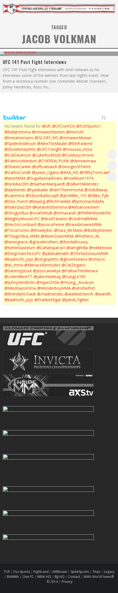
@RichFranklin (58, 201)
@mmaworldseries (48, 131)
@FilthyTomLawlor (96, 172)
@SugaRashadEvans (45, 178)
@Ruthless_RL (87, 236)
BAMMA (13, 576)
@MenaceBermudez (42, 265)
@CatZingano (73, 265)
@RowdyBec (41, 230)
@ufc (46, 126)
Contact (74, 576)
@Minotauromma (20, 288)
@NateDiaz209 (17, 207)
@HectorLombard (20, 224)
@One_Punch (16, 201)
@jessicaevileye (47, 270)
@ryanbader (37, 189)
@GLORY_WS (46, 137)
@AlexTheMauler (52, 143)
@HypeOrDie (47, 282)
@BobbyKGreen (98, 230)
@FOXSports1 (88, 126)
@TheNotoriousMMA (89, 253)
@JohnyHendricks (19, 282)
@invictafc (75, 131)
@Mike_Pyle (98, 195)
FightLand (41, 571)
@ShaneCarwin (17, 166)
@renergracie (16, 241)
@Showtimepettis (20, 149)
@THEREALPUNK (53, 160)
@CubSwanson (17, 155)
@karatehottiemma (49, 207)
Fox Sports (21, 571)
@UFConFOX (63, 126)
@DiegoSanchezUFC (22, 253)
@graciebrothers (43, 241)
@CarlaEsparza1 (50, 247)
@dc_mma (13, 265)
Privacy (66, 581)
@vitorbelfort (83, 288)
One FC (28, 576)
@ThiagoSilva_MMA (22, 236)
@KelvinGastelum (19, 247)
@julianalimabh (55, 253)
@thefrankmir (80, 143)
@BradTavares (54, 218)
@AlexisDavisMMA (57, 236)
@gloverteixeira (73, 259)
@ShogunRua (16, 212)
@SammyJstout (18, 270)
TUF (7, 571)
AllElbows (60, 571)
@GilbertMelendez (82, 184)
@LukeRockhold (46, 155)
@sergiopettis (46, 259)
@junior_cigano (45, 172)
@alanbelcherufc (79, 293)
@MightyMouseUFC (22, 218)
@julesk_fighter (75, 299)
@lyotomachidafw (88, 201)
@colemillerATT (18, 276)
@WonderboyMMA (54, 288)
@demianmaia (83, 160)
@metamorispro (18, 137)
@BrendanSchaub (20, 293)
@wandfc (103, 293)
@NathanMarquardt (47, 184)
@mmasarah (65, 212)
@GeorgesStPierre (74, 166)
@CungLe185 (74, 276)
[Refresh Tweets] (104, 117)
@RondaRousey (74, 241)
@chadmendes (50, 293)
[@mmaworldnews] (112, 154)
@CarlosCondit (17, 172)
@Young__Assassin (77, 282)
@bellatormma (17, 131)
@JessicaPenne (50, 224)
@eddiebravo (100, 247)
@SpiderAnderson (20, 143)
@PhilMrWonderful (94, 212)
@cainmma (14, 195)
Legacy (109, 571)
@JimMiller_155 (73, 195)
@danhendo (15, 189)
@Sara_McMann (68, 230)
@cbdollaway (96, 189)
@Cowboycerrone (78, 155)
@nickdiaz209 (16, 184)
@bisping (37, 201)
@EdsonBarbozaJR (42, 195)
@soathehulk (40, 212)
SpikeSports (80, 571)
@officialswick (44, 166)
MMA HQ (44, 576)
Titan (96, 571)
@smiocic (96, 259)
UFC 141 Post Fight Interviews (35, 62)
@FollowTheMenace (80, 270)
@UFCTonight (49, 149)
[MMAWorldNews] (112, 165)
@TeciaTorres (16, 230)
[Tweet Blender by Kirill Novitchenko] (110, 117)
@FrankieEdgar (47, 299)
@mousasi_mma (77, 149)
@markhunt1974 (78, 178)
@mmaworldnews (75, 137)
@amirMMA (15, 178)
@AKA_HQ (69, 172)
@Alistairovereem (83, 207)
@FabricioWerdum (20, 160)
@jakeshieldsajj (47, 276)
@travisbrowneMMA (83, 224)
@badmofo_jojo (18, 259)
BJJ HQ (59, 576)
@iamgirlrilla (77, 247)
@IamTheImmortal (66, 189)
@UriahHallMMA (82, 218)
